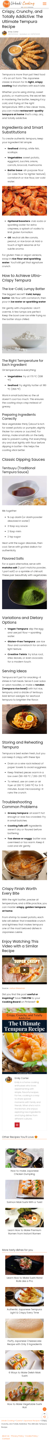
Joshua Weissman (17, 988)
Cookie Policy (31, 1436)
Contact (6, 1438)
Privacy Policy (17, 1436)
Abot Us (5, 1436)
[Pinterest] (17, 1124)
